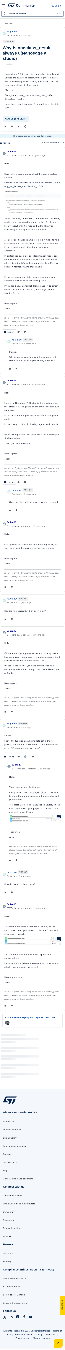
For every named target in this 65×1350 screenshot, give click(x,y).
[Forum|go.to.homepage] (21, 5)
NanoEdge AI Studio (16, 119)
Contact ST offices (12, 1195)
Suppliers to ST (11, 1162)
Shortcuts (8, 1253)
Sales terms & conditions (27, 1334)
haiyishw (12, 31)
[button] (3, 6)
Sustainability (10, 1138)
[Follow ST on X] (4, 1318)
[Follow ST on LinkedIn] (11, 1317)
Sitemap (7, 1261)
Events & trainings (12, 1228)
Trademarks (49, 1334)
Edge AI (8, 23)
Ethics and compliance (14, 1278)
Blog (5, 1170)
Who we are (9, 1121)
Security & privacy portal (15, 1303)
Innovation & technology (15, 1146)
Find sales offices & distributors (19, 1203)
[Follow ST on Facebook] (24, 1317)
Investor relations (12, 1129)
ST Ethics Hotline (12, 1286)
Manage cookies (41, 1338)
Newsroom (8, 1220)
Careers (7, 1154)
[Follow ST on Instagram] (18, 1317)
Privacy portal (22, 1338)
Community (9, 1212)
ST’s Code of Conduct (14, 1295)
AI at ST (7, 1236)
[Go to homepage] (10, 1103)
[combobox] (32, 14)
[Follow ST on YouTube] (31, 1317)
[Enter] (5, 14)
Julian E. (11, 151)
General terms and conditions (18, 1178)
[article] (32, 242)
